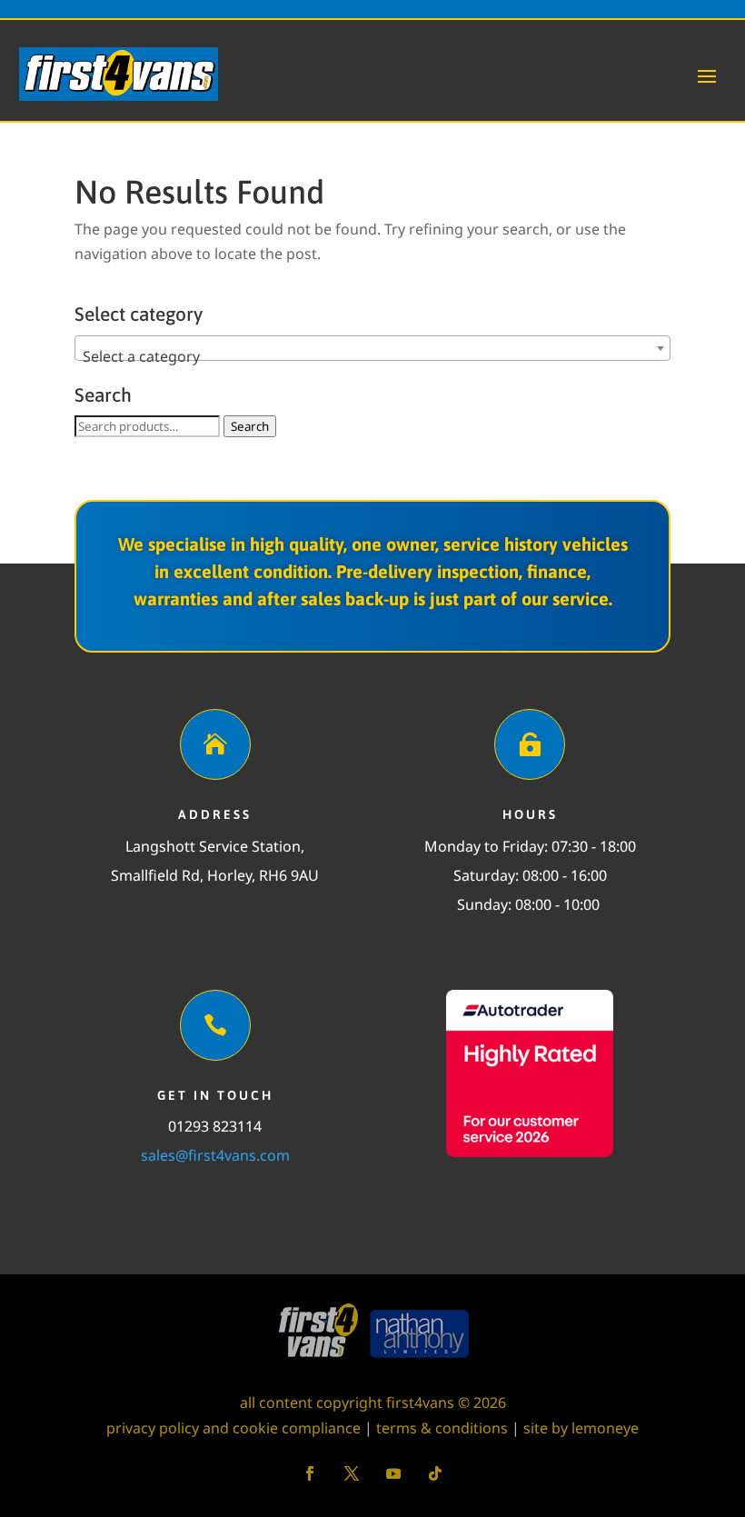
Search (250, 426)
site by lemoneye (581, 1428)
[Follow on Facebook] (309, 1473)
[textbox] (372, 356)
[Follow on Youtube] (393, 1473)
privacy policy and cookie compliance (233, 1428)
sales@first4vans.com (215, 1155)
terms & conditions (442, 1428)
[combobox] (372, 348)
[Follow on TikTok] (435, 1473)
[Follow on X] (351, 1473)
